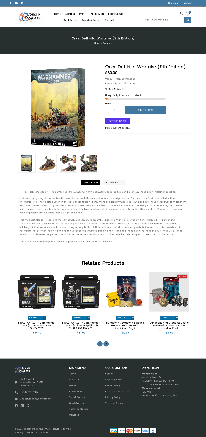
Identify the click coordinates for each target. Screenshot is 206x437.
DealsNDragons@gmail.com (35, 398)
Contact (74, 414)
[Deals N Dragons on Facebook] (10, 3)
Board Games (77, 397)
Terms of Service (114, 403)
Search (109, 373)
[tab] (90, 182)
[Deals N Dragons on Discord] (16, 3)
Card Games (76, 403)
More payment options (117, 127)
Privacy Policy (112, 397)
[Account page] (181, 14)
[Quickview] (20, 334)
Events (73, 385)
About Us (74, 379)
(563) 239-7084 (29, 392)
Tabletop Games (79, 408)
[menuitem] (57, 14)
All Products (75, 391)
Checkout (173, 3)
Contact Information (117, 391)
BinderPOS (42, 432)
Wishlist (188, 3)
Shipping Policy (113, 379)
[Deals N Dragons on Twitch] (22, 3)
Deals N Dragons (103, 43)
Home (72, 373)
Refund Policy (112, 385)
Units (108, 104)
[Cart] (188, 14)
